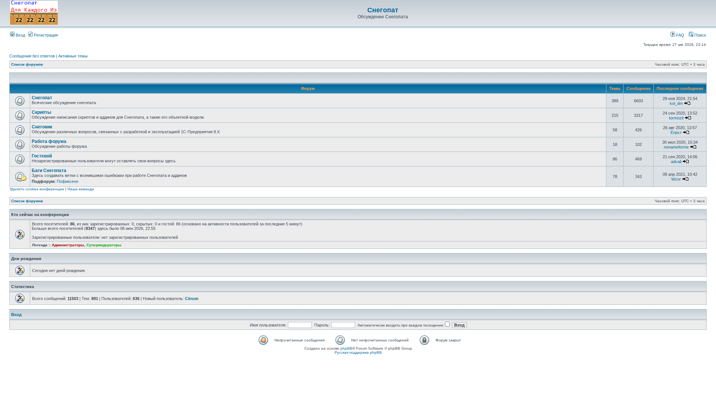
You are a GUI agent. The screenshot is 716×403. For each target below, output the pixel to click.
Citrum (191, 298)
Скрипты (41, 112)
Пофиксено (67, 181)
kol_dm (676, 103)
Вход (20, 35)
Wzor (676, 179)
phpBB (346, 348)
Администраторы (68, 245)
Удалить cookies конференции (37, 189)
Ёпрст (676, 132)
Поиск (699, 35)
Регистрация (45, 35)
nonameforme (676, 147)
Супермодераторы (104, 245)
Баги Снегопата (49, 170)
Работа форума (49, 141)
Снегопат (382, 10)
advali (676, 161)
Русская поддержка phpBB (358, 352)
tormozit (676, 118)
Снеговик (42, 126)
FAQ (679, 35)
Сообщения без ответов (32, 56)
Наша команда (80, 189)
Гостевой (42, 156)
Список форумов (27, 64)
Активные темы (73, 56)
